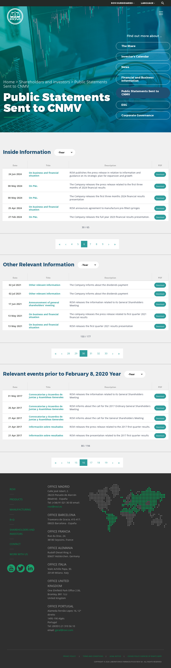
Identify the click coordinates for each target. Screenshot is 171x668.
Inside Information (27, 152)
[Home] (15, 16)
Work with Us (19, 554)
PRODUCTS (16, 499)
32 (98, 353)
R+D (12, 519)
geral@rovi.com (64, 630)
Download (160, 174)
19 (106, 462)
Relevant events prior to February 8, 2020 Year (62, 374)
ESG (124, 104)
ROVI (12, 489)
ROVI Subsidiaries (122, 3)
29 (76, 353)
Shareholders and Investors (22, 532)
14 (68, 462)
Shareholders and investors (44, 81)
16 (83, 462)
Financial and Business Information (137, 79)
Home (9, 81)
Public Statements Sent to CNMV (140, 93)
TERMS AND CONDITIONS (93, 656)
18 (98, 462)
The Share (128, 46)
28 (68, 353)
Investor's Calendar (135, 56)
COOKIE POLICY (134, 656)
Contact (15, 544)
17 (91, 462)
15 (76, 462)
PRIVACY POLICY (69, 656)
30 (83, 353)
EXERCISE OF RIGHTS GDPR (150, 656)
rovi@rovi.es (55, 506)
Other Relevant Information (38, 265)
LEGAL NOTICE (115, 656)
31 (91, 353)
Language (147, 3)
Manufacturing (20, 509)
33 (106, 353)
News (125, 67)
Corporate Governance (137, 115)
